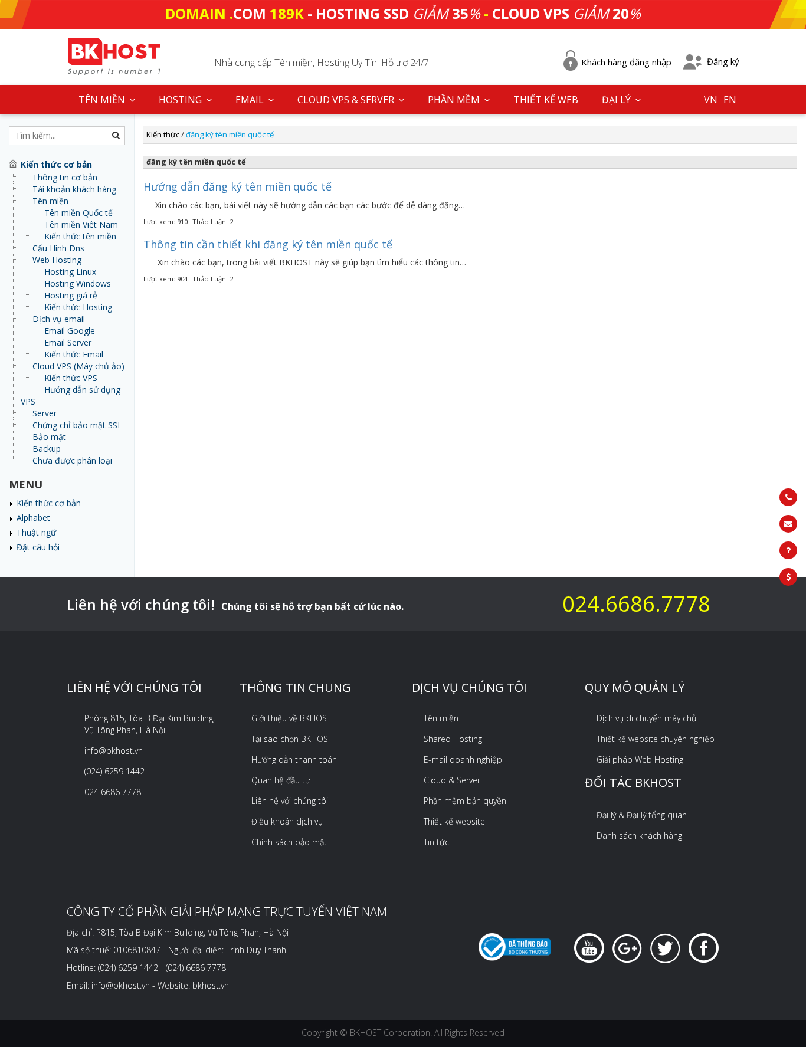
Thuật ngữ (36, 532)
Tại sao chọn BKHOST (291, 738)
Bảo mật (49, 436)
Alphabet (33, 517)
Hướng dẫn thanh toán (294, 759)
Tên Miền (102, 99)
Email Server (67, 342)
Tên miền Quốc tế (78, 212)
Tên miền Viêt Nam (81, 224)
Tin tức (436, 842)
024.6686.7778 (636, 603)
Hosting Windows (77, 283)
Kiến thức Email (73, 354)
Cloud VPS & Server (347, 99)
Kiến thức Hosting (78, 307)
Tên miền (50, 200)
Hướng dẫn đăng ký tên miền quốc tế (237, 186)
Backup (46, 448)
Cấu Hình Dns (58, 248)
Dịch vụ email (58, 318)
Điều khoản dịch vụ (287, 821)
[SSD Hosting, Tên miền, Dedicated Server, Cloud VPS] (114, 55)
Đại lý (617, 99)
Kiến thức (162, 134)
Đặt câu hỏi (38, 547)
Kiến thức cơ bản (49, 502)
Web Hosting (56, 259)
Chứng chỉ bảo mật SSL (77, 425)
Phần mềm (455, 99)
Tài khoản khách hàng (74, 189)
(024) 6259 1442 (114, 771)
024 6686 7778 (112, 791)
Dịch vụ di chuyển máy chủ (646, 718)
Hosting (181, 99)
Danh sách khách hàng (639, 835)
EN (729, 99)
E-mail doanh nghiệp (463, 759)
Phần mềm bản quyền (465, 800)
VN (710, 99)
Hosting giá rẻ (70, 295)
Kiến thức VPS (70, 377)
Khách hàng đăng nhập (626, 62)
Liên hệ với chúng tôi (289, 800)
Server (44, 413)
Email (250, 99)
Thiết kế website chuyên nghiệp (656, 738)
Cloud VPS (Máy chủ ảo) (78, 366)
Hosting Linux (70, 271)
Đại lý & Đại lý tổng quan (642, 814)
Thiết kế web (545, 99)
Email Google (69, 330)
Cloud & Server (452, 780)
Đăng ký (723, 61)
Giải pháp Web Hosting (640, 759)
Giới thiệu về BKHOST (291, 718)
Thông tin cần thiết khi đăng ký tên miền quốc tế (267, 244)
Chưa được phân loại (72, 460)
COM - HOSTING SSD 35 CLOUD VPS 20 (403, 13)
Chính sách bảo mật (289, 842)
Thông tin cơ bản (64, 177)
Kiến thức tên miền (80, 236)
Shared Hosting (453, 738)
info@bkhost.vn (113, 750)
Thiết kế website (454, 821)
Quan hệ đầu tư (280, 780)
